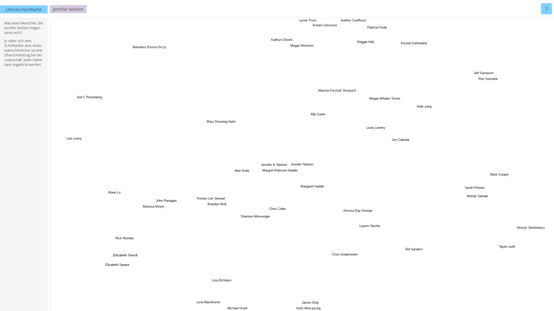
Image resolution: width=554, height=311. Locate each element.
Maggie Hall (367, 42)
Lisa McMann (229, 282)
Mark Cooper (499, 175)
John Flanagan (166, 200)
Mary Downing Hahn (221, 121)
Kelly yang (422, 105)
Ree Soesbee (488, 79)
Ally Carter (318, 114)
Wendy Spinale (477, 195)
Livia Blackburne (206, 301)
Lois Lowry (74, 138)
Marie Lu (114, 192)
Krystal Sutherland (414, 43)
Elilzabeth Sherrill (125, 255)
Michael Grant (238, 308)
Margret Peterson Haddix (280, 170)
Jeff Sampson (483, 73)
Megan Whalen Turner (384, 98)
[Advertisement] (23, 136)
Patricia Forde (377, 27)
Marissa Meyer (153, 206)
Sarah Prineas (475, 187)
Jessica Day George (358, 210)
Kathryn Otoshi (285, 39)
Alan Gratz (242, 170)
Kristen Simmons (324, 25)
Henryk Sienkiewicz (530, 228)
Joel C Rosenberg (87, 99)
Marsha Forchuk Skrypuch (337, 90)
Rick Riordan (124, 238)
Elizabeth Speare (116, 264)
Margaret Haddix (311, 186)
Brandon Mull (216, 204)
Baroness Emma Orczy (147, 48)
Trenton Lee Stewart (210, 198)
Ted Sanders (416, 248)
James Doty (306, 302)
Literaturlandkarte (24, 9)
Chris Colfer (277, 209)
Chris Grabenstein (344, 254)
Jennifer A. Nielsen (274, 165)
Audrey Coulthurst (352, 20)
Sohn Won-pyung (304, 308)
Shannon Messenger (255, 216)
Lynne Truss (304, 20)
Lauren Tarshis (369, 226)
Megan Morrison (308, 45)
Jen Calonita (400, 140)
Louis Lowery (375, 127)
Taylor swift (505, 248)
